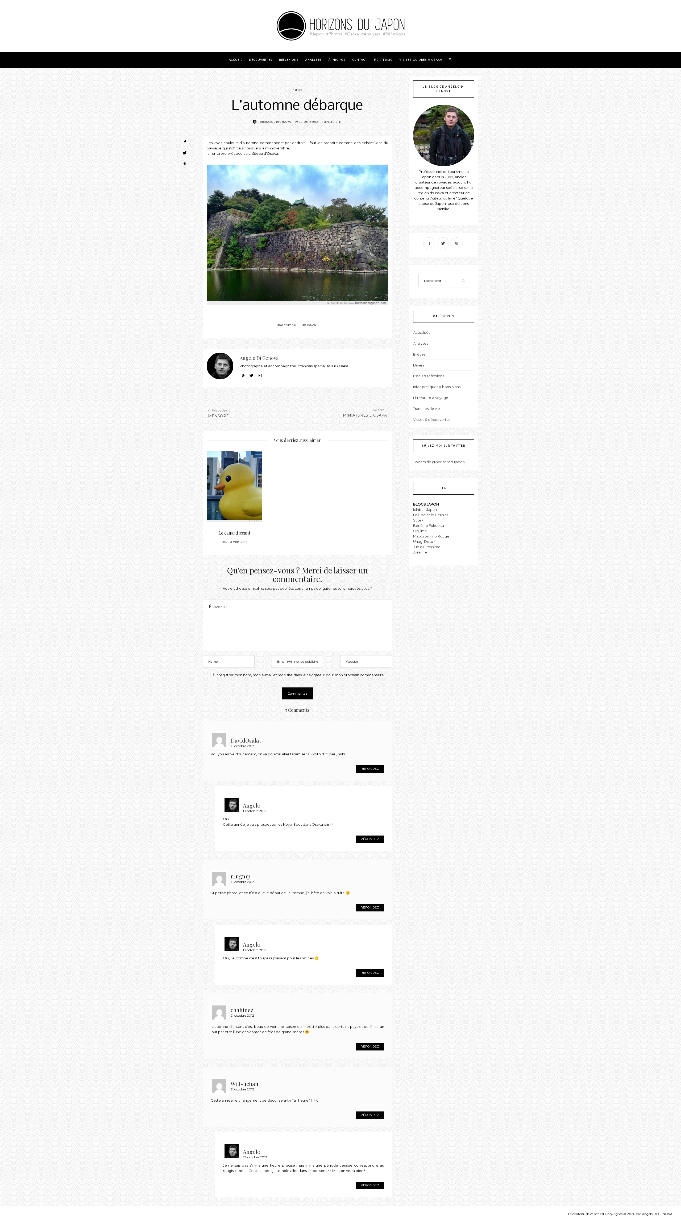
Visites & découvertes (431, 419)
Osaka (310, 325)
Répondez (370, 769)
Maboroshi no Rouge (431, 536)
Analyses (313, 60)
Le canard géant (234, 533)
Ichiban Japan (425, 509)
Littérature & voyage (430, 398)
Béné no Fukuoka (428, 525)
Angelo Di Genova (277, 122)
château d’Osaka (263, 153)
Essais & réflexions (428, 376)
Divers (418, 365)
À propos (337, 60)
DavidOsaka (246, 739)
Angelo (251, 804)
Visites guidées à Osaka (420, 60)
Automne (288, 325)
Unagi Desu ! (424, 541)
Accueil (235, 60)
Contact (359, 60)
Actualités (421, 332)
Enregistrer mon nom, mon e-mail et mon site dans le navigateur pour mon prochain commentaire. (299, 675)
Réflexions (289, 60)
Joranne (420, 552)
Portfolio (383, 60)
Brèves (297, 90)
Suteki (418, 520)
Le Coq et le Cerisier (430, 515)
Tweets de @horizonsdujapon (439, 462)
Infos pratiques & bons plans (436, 387)
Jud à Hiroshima (426, 547)
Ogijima (420, 531)
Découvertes (260, 60)
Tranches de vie (426, 408)
